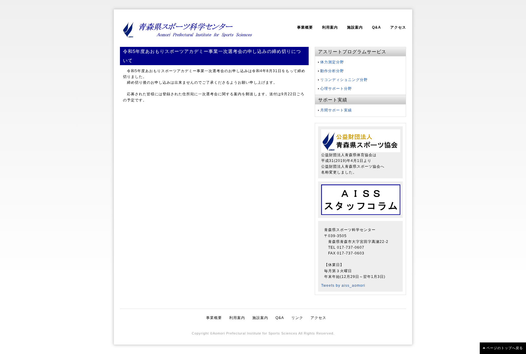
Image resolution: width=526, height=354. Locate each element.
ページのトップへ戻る (504, 348)
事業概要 (305, 27)
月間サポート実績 (336, 110)
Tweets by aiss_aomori (343, 285)
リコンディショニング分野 (344, 80)
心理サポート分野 (336, 88)
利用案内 (330, 27)
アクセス (398, 27)
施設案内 (355, 27)
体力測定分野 (332, 62)
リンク (297, 318)
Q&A (376, 27)
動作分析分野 (332, 71)
